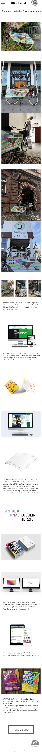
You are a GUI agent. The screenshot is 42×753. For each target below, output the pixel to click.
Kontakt (26, 751)
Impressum (17, 751)
